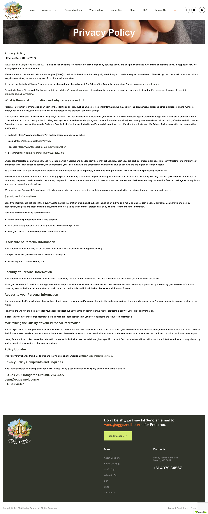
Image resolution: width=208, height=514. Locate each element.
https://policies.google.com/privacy (33, 141)
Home (32, 10)
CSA (145, 10)
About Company (112, 457)
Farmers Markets (73, 10)
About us (46, 10)
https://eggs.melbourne (73, 90)
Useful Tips (116, 10)
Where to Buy (96, 10)
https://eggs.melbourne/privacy (97, 355)
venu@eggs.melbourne (123, 424)
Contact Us (160, 10)
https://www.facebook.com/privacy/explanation (42, 147)
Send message (116, 436)
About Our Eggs (112, 463)
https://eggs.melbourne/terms (20, 94)
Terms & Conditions (178, 508)
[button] (175, 10)
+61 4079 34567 (167, 468)
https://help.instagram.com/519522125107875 (41, 152)
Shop (132, 10)
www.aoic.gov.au (151, 84)
